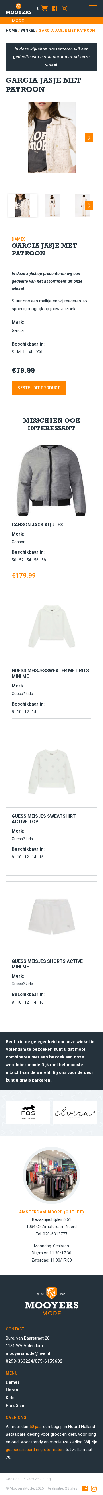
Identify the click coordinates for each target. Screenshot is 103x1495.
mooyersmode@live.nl (28, 1353)
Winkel (28, 30)
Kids (10, 1397)
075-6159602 (48, 1361)
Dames (13, 1382)
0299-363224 (19, 1361)
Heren (12, 1390)
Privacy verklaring (37, 1479)
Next (89, 135)
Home (11, 30)
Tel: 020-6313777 (51, 1234)
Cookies (12, 1479)
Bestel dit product (38, 387)
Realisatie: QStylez (62, 1488)
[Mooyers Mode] (18, 8)
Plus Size (15, 1405)
